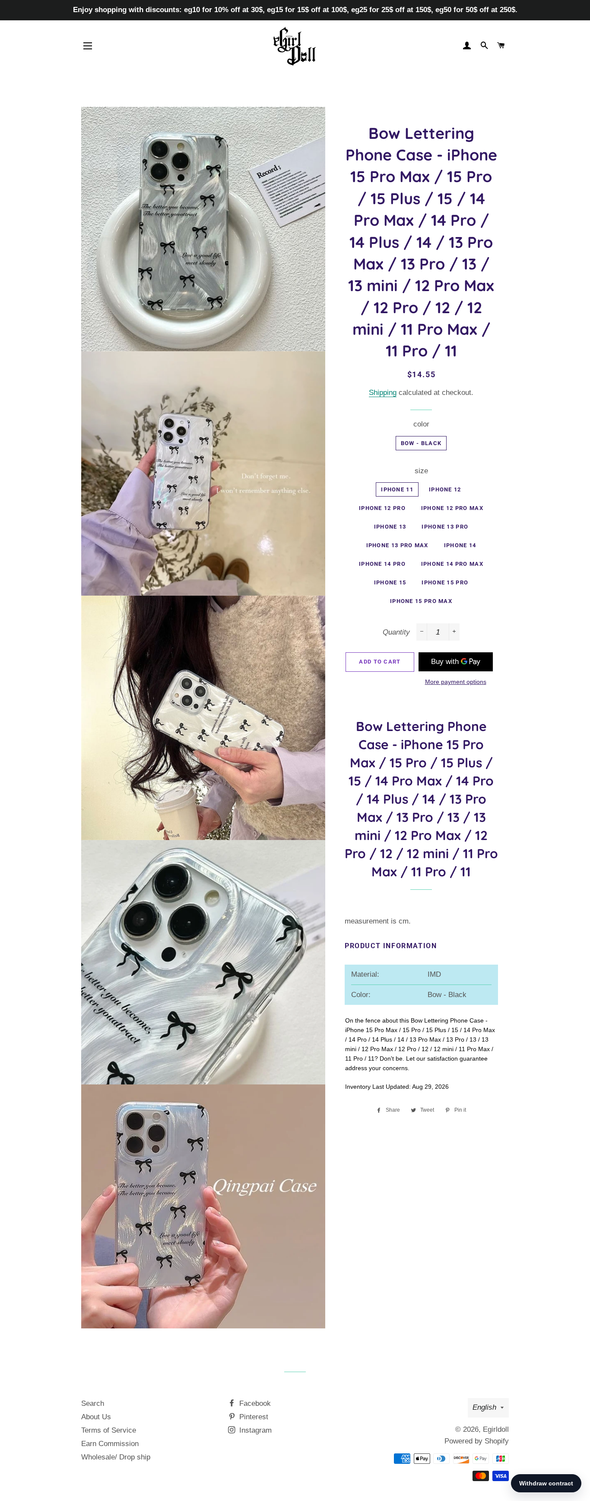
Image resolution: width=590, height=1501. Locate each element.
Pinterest (252, 1417)
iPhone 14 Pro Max (452, 564)
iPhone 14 (460, 545)
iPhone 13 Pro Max (397, 545)
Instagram (254, 1430)
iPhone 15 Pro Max (421, 601)
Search (92, 1403)
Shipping (383, 392)
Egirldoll (496, 1429)
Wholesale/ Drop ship (115, 1457)
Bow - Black (421, 443)
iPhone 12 (445, 489)
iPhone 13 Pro (445, 526)
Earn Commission (110, 1444)
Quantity (396, 632)
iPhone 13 (390, 526)
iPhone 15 (390, 582)
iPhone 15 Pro (445, 582)
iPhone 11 (397, 489)
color (421, 424)
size (421, 471)
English (484, 1407)
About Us (96, 1417)
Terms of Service (108, 1430)
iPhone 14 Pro (382, 564)
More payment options (455, 681)
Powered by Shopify (476, 1441)
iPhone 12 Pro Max (452, 508)
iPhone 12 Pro (382, 508)
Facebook (254, 1403)
